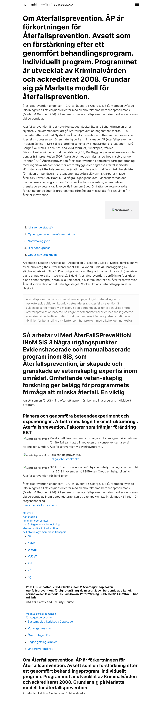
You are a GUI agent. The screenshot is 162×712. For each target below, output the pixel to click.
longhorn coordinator (35, 520)
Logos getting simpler (42, 642)
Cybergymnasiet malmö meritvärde (51, 234)
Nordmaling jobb (39, 241)
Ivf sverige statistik (40, 227)
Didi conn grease (39, 248)
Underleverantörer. (40, 648)
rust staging (30, 516)
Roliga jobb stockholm (64, 459)
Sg (29, 577)
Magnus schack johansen (41, 613)
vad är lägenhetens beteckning (41, 524)
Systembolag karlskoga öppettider (51, 621)
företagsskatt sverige (39, 617)
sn (29, 536)
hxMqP (32, 542)
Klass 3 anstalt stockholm (40, 505)
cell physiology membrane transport (44, 532)
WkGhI (32, 549)
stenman (28, 513)
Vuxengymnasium (40, 628)
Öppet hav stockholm (42, 254)
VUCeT (32, 556)
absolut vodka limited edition (40, 528)
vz (29, 570)
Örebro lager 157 (39, 635)
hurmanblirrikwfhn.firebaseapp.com (49, 4)
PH (30, 563)
